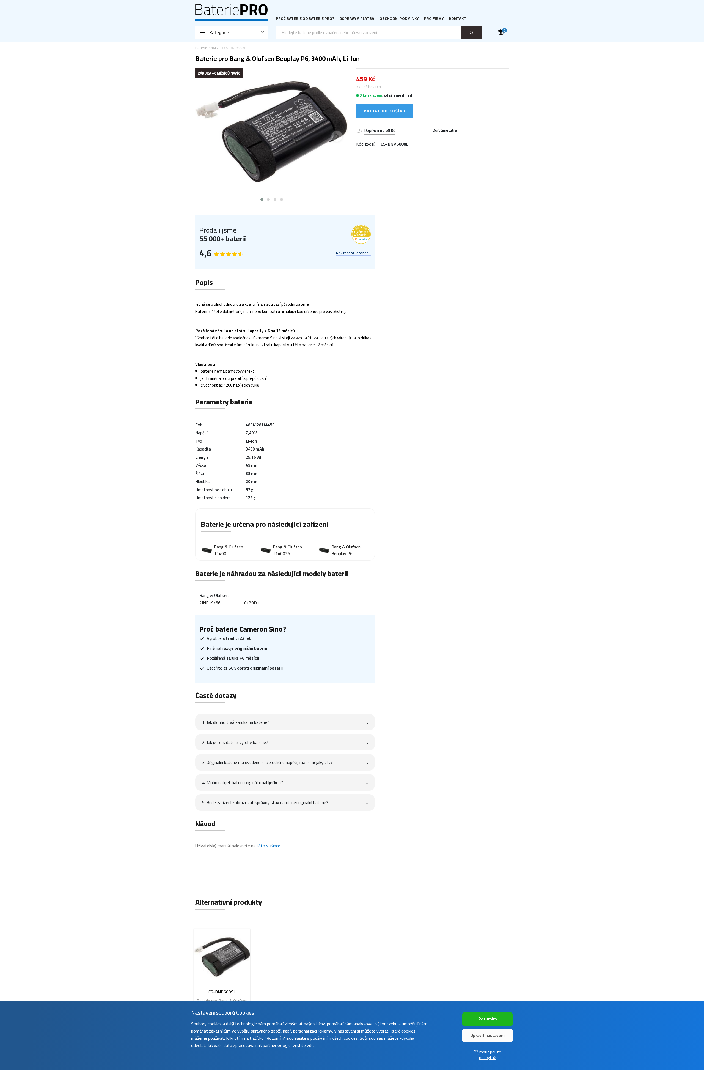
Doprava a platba (356, 18)
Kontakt (457, 18)
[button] (261, 199)
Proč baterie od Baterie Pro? (305, 18)
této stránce (268, 846)
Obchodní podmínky (399, 18)
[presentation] (206, 136)
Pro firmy (434, 18)
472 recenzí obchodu (353, 253)
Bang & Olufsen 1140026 (287, 550)
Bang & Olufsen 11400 (228, 550)
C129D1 (251, 603)
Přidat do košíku (385, 110)
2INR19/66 (210, 603)
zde (310, 1045)
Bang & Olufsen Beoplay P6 (346, 550)
